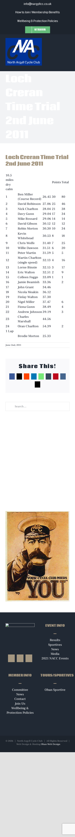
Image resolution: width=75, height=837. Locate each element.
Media (55, 654)
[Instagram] (20, 658)
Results (55, 640)
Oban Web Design (50, 744)
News (55, 649)
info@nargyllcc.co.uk (37, 4)
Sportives (55, 645)
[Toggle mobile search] (61, 40)
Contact (20, 699)
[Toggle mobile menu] (68, 40)
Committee (20, 690)
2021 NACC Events (55, 658)
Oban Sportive (55, 690)
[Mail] (28, 658)
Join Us (20, 704)
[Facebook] (11, 658)
